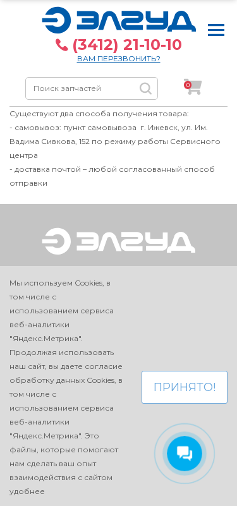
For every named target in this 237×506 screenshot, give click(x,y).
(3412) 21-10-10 (127, 45)
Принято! (185, 387)
